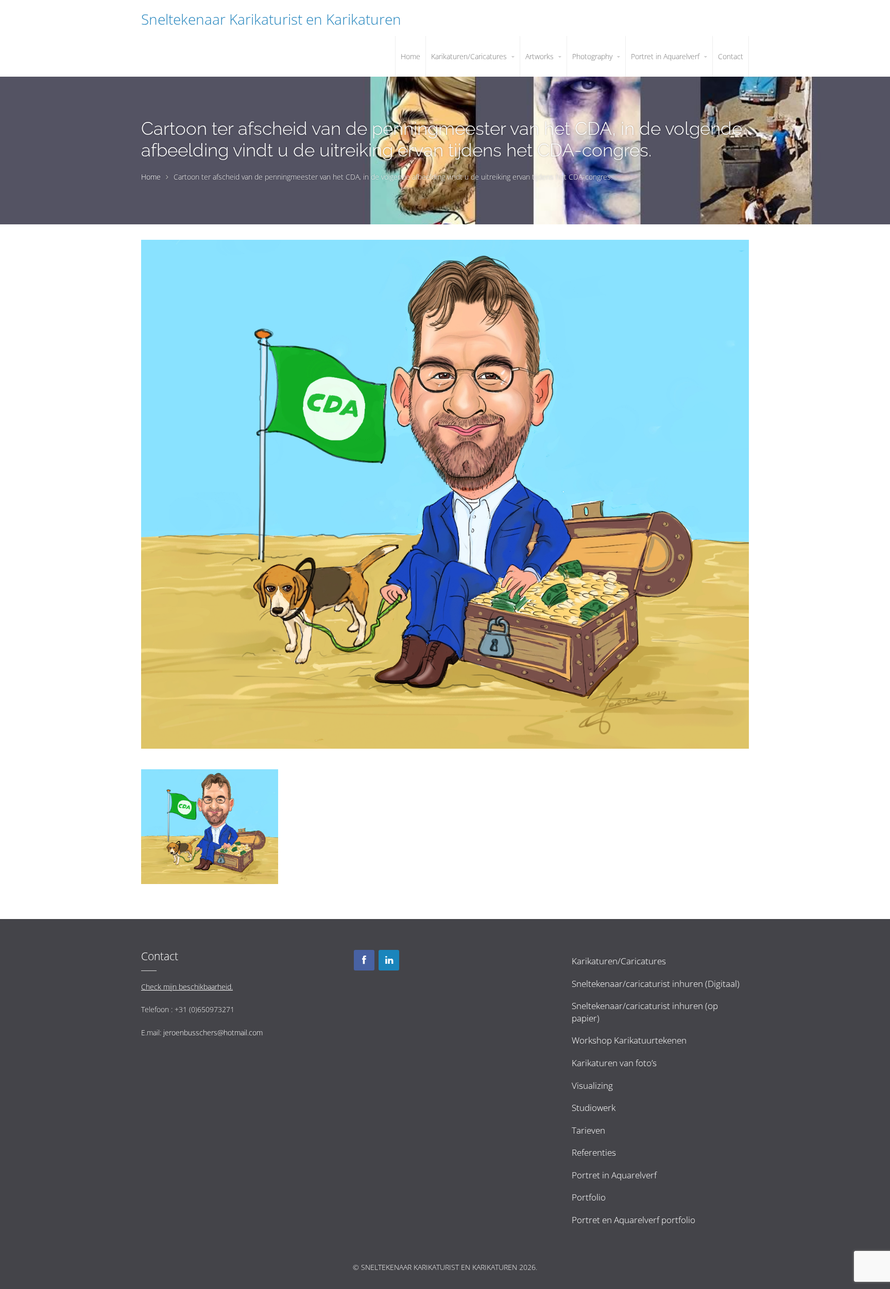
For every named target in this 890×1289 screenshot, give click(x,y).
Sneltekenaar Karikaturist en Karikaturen (271, 19)
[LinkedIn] (389, 960)
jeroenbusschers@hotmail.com (213, 1032)
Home (151, 177)
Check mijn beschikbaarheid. (187, 987)
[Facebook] (364, 960)
